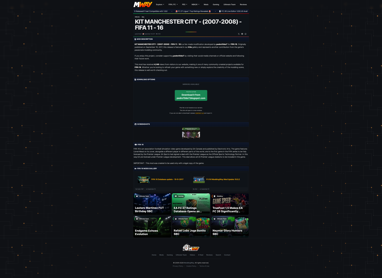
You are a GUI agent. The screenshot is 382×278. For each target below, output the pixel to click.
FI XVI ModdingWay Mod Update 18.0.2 (223, 179)
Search (218, 255)
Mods (206, 4)
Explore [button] (159, 4)
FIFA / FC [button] (172, 4)
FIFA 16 (137, 17)
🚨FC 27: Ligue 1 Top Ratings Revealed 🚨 (162, 11)
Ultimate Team (229, 4)
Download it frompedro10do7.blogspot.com (191, 95)
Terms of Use (204, 266)
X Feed (200, 255)
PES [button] (184, 4)
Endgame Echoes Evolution (146, 232)
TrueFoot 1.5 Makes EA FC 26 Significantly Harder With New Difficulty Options (228, 213)
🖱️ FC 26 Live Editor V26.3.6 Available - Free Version (210, 11)
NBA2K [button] (195, 4)
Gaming (216, 4)
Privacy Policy (178, 266)
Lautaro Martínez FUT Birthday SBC (149, 209)
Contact (227, 255)
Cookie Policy (191, 266)
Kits (143, 17)
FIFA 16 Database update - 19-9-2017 (167, 179)
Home (154, 255)
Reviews (243, 4)
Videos (192, 255)
